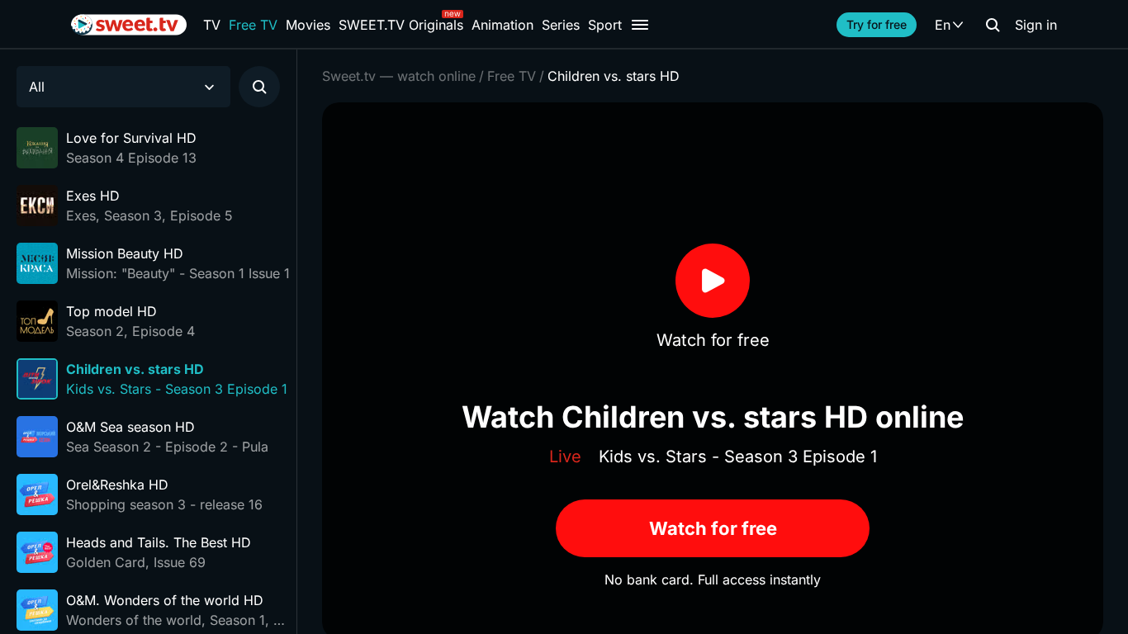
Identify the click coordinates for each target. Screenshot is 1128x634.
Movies (308, 25)
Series (561, 25)
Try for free (876, 24)
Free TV (253, 25)
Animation (502, 25)
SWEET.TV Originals (401, 25)
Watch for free (713, 528)
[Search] (992, 25)
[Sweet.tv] (129, 24)
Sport (605, 25)
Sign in (1036, 25)
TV (211, 25)
